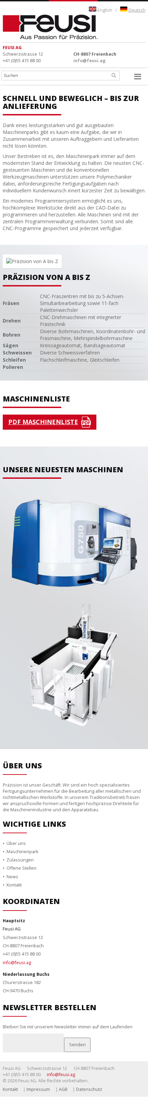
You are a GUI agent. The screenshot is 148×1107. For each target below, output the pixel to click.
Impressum (38, 1082)
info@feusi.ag (89, 61)
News (12, 869)
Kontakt (14, 878)
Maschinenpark (22, 845)
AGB (63, 1082)
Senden (77, 1037)
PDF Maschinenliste (43, 422)
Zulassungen (20, 853)
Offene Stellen (21, 861)
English (104, 10)
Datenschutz (89, 1082)
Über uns (16, 836)
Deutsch (137, 10)
